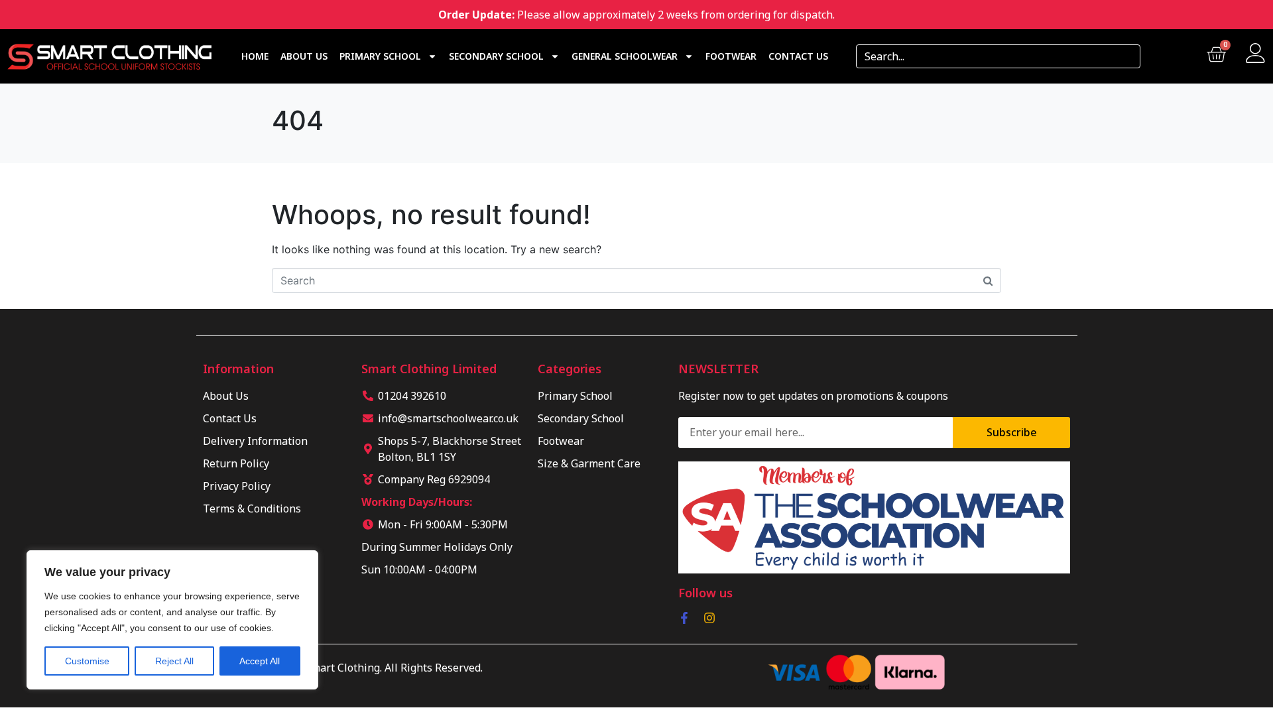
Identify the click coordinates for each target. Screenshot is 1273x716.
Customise (87, 661)
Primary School (380, 56)
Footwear (731, 56)
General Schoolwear (625, 56)
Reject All (174, 661)
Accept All (259, 661)
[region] (172, 619)
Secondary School (496, 56)
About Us (304, 56)
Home (255, 56)
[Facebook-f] (684, 618)
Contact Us (798, 56)
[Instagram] (709, 618)
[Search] (1126, 56)
